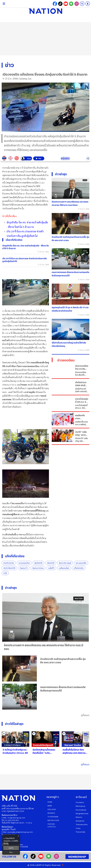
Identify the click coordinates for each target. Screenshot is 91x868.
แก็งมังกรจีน (79, 568)
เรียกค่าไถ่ (50, 563)
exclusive (51, 809)
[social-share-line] (71, 4)
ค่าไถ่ (5, 573)
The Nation (80, 802)
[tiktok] (33, 858)
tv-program (52, 816)
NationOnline (38, 568)
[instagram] (56, 858)
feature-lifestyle (51, 825)
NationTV (24, 568)
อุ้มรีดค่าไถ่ (38, 563)
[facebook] (25, 858)
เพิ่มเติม (5, 843)
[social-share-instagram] (76, 4)
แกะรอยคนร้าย (24, 563)
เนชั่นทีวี (51, 568)
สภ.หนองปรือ (81, 563)
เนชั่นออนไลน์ (64, 568)
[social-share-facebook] (55, 4)
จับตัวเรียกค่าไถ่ (9, 568)
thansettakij (80, 832)
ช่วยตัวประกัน (8, 563)
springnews (80, 821)
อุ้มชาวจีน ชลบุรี (65, 563)
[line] (48, 858)
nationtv (79, 817)
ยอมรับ (11, 848)
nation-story (53, 820)
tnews (78, 828)
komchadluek (81, 810)
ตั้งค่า (11, 852)
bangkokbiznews (82, 813)
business (51, 813)
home (49, 802)
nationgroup (80, 806)
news (49, 805)
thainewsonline (82, 824)
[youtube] (40, 858)
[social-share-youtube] (66, 4)
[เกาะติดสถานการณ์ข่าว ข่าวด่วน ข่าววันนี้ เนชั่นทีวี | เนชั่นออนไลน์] (45, 11)
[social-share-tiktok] (60, 4)
